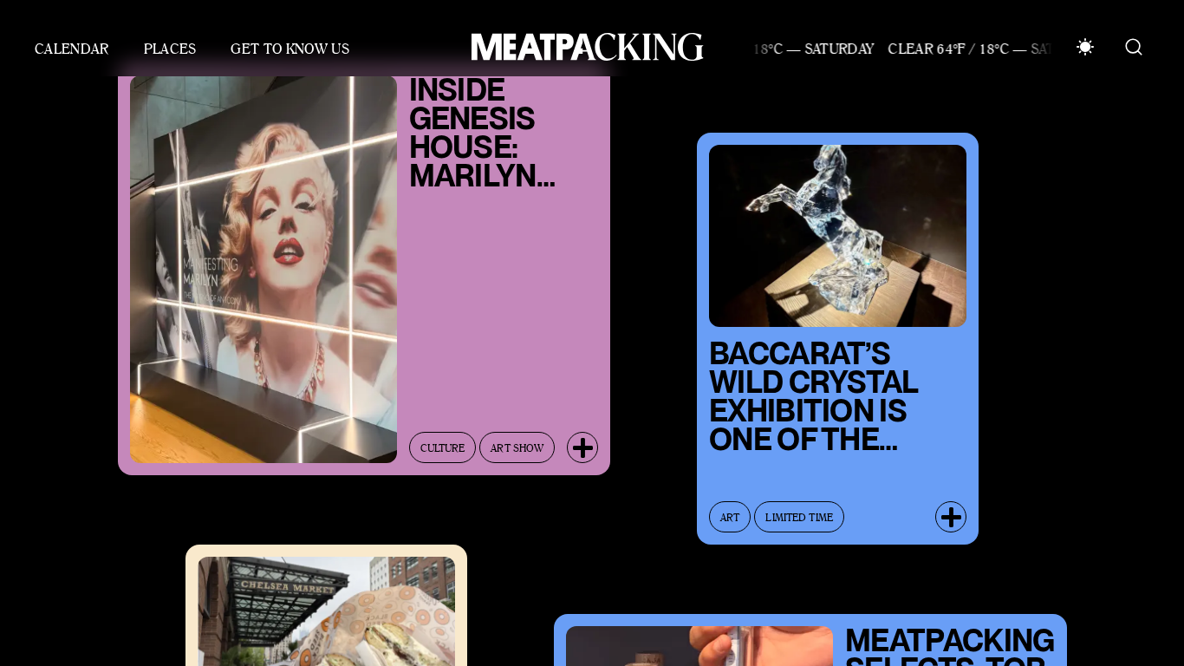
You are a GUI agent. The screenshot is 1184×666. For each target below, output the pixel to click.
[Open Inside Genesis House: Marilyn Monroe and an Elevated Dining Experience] (582, 438)
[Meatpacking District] (583, 47)
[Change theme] (1085, 46)
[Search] (1133, 46)
